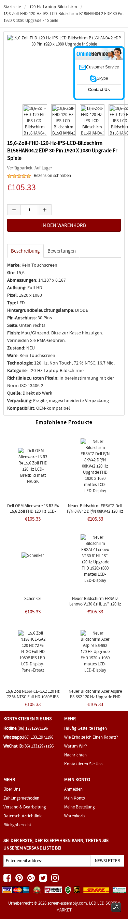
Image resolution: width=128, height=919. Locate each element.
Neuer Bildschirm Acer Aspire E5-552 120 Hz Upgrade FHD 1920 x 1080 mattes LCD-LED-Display (95, 699)
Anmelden (73, 789)
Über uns (11, 789)
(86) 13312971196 (32, 728)
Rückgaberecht (17, 825)
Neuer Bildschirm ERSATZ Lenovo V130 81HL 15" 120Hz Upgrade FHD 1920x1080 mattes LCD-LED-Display (95, 607)
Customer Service (102, 67)
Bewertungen (61, 250)
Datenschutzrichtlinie (22, 816)
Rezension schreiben (52, 175)
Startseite (12, 7)
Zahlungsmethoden (21, 798)
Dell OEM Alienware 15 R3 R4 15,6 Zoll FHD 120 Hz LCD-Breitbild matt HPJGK (33, 511)
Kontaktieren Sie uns (83, 764)
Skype (102, 78)
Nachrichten (75, 755)
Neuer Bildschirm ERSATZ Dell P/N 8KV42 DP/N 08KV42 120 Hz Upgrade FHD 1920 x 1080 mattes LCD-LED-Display (95, 514)
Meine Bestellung (79, 807)
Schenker (32, 598)
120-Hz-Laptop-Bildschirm (53, 7)
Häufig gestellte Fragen (85, 728)
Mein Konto (74, 798)
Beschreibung (25, 250)
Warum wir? (75, 746)
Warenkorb (74, 816)
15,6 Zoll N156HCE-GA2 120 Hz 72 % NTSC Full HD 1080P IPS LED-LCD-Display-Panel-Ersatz (32, 696)
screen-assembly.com (67, 903)
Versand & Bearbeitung (24, 807)
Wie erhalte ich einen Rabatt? (91, 737)
